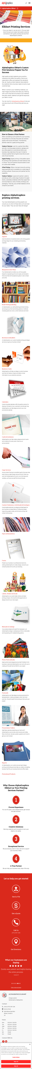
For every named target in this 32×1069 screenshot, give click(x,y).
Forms (4, 560)
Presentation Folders (8, 728)
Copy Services (6, 470)
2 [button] (14, 983)
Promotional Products (8, 774)
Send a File (16, 897)
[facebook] (3, 1041)
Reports (4, 763)
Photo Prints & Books (8, 660)
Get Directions (16, 949)
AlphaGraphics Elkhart (18, 101)
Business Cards (7, 369)
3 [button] (16, 983)
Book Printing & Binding (9, 305)
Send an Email (7, 1009)
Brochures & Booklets (8, 338)
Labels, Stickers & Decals (9, 594)
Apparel (4, 236)
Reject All (16, 1061)
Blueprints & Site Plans (9, 270)
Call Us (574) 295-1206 (9, 1006)
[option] (16, 973)
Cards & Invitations (8, 437)
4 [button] (18, 983)
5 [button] (20, 983)
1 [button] (12, 983)
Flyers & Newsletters (8, 534)
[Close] (30, 1044)
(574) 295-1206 (16, 933)
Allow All (16, 1066)
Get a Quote (16, 913)
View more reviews (16, 987)
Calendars (5, 402)
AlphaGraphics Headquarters (16, 1000)
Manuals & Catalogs (8, 627)
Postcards (5, 693)
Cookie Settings (16, 1057)
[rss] (6, 1041)
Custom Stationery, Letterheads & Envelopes (16, 505)
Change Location (13, 998)
